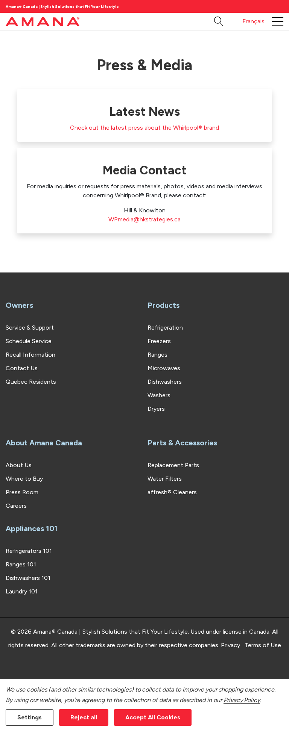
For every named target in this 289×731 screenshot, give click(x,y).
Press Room (22, 492)
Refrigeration (165, 327)
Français (253, 21)
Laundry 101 (22, 591)
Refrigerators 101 (29, 550)
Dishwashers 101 (28, 577)
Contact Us (22, 368)
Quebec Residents (31, 381)
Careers (16, 505)
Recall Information (30, 354)
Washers (159, 395)
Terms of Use (263, 645)
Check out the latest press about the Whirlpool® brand (144, 127)
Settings (29, 717)
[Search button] (219, 21)
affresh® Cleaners (172, 492)
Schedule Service (29, 341)
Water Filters (165, 478)
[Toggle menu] (277, 21)
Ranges (157, 354)
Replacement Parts (173, 465)
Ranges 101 (21, 564)
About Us (19, 465)
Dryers (156, 408)
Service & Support (30, 327)
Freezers (159, 341)
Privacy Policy (242, 700)
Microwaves (164, 368)
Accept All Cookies (152, 717)
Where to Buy (24, 478)
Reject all (83, 717)
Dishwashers (165, 381)
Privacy (230, 645)
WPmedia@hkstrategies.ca (144, 219)
